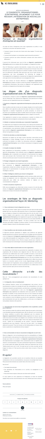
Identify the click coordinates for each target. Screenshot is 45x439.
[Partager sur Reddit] (35, 402)
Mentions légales (38, 431)
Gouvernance (25, 10)
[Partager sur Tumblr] (27, 402)
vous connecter (11, 418)
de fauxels (8, 386)
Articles (18, 10)
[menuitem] (40, 4)
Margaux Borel (30, 394)
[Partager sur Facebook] (5, 402)
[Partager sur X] (9, 402)
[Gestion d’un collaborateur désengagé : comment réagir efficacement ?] (44, 220)
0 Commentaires (20, 394)
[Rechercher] (40, 4)
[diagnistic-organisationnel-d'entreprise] (22, 30)
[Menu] (42, 4)
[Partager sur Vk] (31, 402)
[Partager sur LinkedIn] (22, 402)
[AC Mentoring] (9, 4)
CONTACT (42, 0)
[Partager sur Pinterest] (18, 402)
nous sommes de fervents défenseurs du (17, 80)
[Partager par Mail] (40, 402)
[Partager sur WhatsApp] (14, 402)
